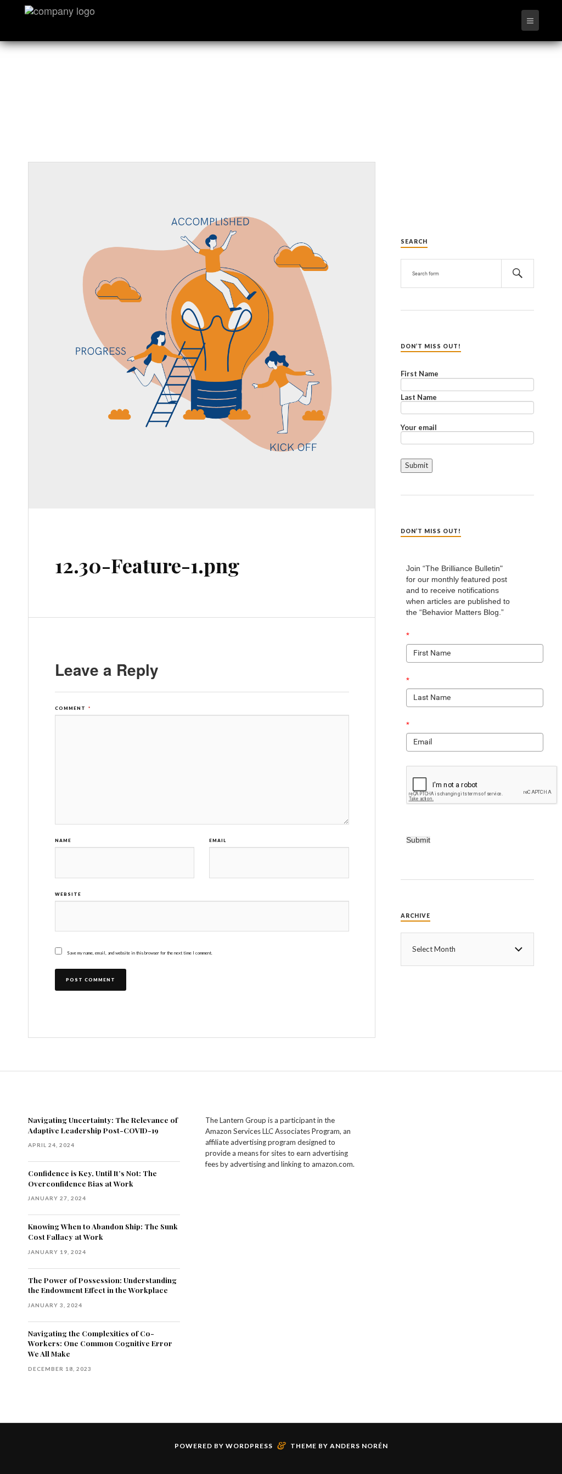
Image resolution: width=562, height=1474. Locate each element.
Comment (73, 708)
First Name (420, 374)
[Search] (517, 273)
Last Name (419, 398)
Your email (419, 428)
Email (217, 840)
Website (68, 894)
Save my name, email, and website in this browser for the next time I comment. (139, 953)
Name (63, 840)
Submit (418, 840)
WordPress (249, 1446)
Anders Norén (359, 1446)
